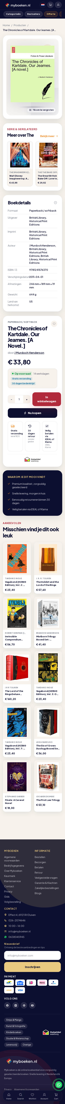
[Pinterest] (24, 1005)
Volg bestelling (12, 901)
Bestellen (40, 857)
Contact (9, 886)
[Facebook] (7, 1005)
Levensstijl (11, 1044)
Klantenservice (12, 881)
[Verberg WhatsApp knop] (52, 1084)
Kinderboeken (13, 1032)
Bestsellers (33, 14)
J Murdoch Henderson (29, 352)
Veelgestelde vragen (46, 877)
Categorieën (13, 14)
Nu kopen (34, 413)
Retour (39, 872)
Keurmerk (9, 875)
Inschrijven (32, 967)
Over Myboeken (13, 870)
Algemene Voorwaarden (26, 1089)
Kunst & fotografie (15, 1026)
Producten (20, 25)
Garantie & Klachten (46, 882)
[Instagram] (15, 1005)
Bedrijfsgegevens (14, 865)
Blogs (38, 893)
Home (6, 25)
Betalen (39, 867)
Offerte (51, 14)
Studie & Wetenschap (17, 1038)
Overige (27, 1044)
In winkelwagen (46, 399)
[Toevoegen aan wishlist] (54, 324)
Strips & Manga (13, 1020)
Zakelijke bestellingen (47, 888)
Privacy (8, 891)
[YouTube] (32, 1005)
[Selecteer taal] (43, 5)
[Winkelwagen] (50, 5)
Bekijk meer (47, 136)
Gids (7, 896)
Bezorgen (40, 862)
